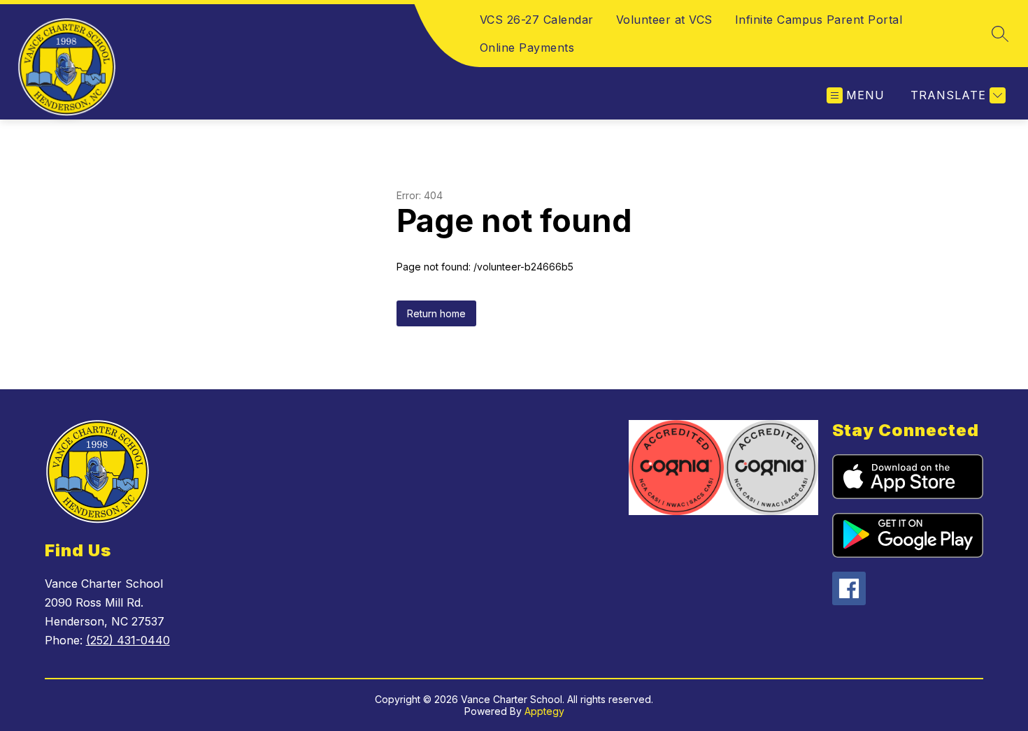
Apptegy (544, 711)
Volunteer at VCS (664, 20)
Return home (436, 313)
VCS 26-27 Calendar (537, 20)
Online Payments (527, 48)
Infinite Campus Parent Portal (819, 20)
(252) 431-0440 (128, 640)
